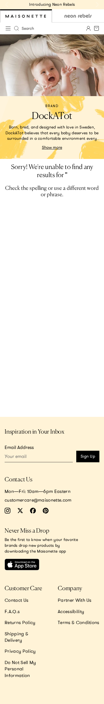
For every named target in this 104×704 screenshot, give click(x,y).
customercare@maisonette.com (38, 500)
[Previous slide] (6, 4)
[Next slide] (97, 4)
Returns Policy (20, 622)
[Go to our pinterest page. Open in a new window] (46, 511)
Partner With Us (75, 600)
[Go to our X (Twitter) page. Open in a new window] (20, 511)
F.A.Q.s (12, 611)
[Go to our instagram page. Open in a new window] (7, 511)
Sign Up (88, 456)
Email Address (19, 447)
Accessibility (71, 611)
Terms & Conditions (78, 622)
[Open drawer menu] (8, 28)
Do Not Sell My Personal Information (20, 668)
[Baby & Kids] (26, 16)
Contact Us (16, 600)
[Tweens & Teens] (78, 16)
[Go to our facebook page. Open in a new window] (33, 511)
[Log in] (88, 28)
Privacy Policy (20, 651)
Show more (52, 147)
